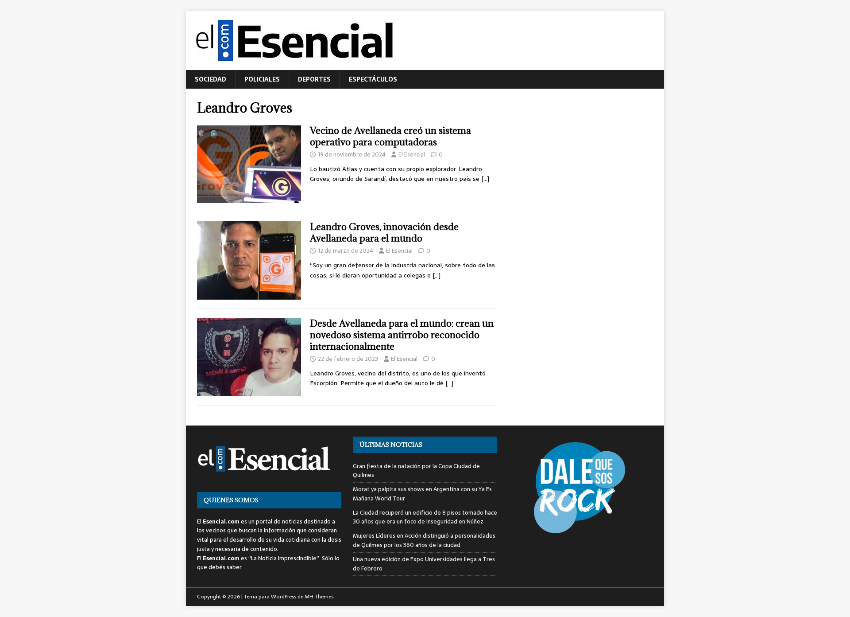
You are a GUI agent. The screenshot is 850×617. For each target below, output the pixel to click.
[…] (485, 179)
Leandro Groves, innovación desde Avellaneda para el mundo (384, 232)
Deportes (314, 79)
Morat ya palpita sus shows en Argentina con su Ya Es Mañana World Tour (422, 493)
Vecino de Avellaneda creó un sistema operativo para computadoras (390, 136)
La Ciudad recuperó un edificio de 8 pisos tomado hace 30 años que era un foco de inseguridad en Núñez (425, 517)
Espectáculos (373, 79)
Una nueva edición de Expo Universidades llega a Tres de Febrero (424, 564)
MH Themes (319, 596)
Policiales (262, 79)
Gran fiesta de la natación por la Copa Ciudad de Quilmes (416, 470)
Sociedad (210, 79)
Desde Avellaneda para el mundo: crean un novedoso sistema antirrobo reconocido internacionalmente (402, 334)
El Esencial (411, 154)
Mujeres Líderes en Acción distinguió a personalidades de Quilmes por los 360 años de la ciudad (424, 540)
